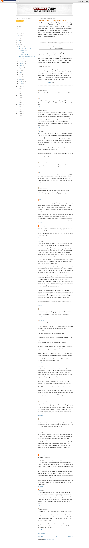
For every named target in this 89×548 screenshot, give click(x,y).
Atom (17, 28)
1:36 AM (40, 428)
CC (40, 98)
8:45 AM (40, 159)
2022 (19, 45)
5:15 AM (40, 305)
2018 (19, 93)
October (21, 63)
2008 (19, 106)
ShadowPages (42, 226)
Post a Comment (41, 533)
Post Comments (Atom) (49, 539)
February (21, 81)
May (20, 74)
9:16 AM (40, 398)
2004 (19, 115)
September (21, 65)
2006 (19, 111)
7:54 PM (40, 95)
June (20, 72)
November (21, 61)
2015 (19, 95)
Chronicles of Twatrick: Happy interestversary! (26, 49)
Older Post (70, 536)
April (20, 77)
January (21, 83)
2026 (19, 36)
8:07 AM (40, 184)
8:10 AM (40, 127)
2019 (19, 91)
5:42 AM (40, 451)
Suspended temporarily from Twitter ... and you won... (25, 53)
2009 (19, 104)
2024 (19, 40)
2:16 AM (40, 505)
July (20, 70)
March (20, 79)
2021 (19, 86)
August (21, 68)
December (21, 47)
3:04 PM (40, 222)
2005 (19, 113)
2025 (19, 38)
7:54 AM (40, 317)
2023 (19, 42)
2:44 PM (40, 530)
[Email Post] (52, 82)
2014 (19, 97)
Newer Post (40, 536)
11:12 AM (40, 486)
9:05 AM (40, 237)
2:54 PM (40, 196)
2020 (19, 88)
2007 (19, 109)
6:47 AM (40, 106)
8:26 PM (40, 169)
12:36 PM (40, 415)
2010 (19, 102)
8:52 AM (40, 363)
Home (55, 536)
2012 (19, 100)
